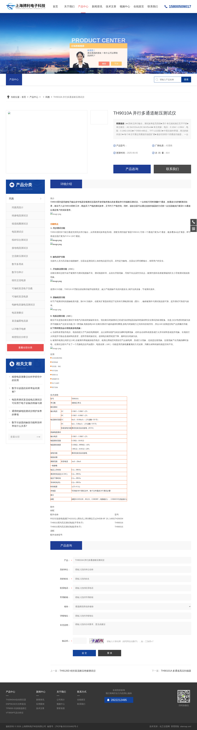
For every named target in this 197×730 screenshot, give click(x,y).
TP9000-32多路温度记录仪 (16, 708)
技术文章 (111, 6)
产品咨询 (132, 169)
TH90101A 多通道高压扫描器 (176, 671)
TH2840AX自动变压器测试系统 (16, 700)
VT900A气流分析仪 (14, 712)
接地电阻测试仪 (20, 248)
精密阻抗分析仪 (20, 337)
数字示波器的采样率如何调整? (26, 390)
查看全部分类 (25, 347)
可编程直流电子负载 (22, 288)
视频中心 (125, 6)
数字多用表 (17, 264)
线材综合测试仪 (20, 240)
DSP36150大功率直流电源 (16, 704)
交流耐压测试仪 (20, 256)
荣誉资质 (61, 708)
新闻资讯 (97, 6)
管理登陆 (175, 726)
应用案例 (40, 704)
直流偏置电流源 (20, 321)
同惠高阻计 (17, 207)
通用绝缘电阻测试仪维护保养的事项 (27, 413)
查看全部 (15, 437)
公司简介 (61, 699)
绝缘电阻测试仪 (20, 215)
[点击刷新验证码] (96, 640)
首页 (55, 6)
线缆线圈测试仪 (20, 223)
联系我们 (153, 6)
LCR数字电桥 (19, 329)
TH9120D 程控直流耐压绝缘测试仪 (78, 671)
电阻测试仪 (17, 232)
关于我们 (69, 6)
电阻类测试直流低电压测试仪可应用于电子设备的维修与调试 (27, 401)
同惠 (47, 97)
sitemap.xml (185, 726)
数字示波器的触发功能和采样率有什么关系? (27, 424)
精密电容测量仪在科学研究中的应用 (27, 378)
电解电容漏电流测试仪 (23, 304)
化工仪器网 (165, 726)
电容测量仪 (17, 312)
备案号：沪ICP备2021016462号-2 (62, 726)
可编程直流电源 (20, 296)
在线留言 (139, 6)
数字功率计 (17, 272)
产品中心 (83, 6)
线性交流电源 (19, 280)
